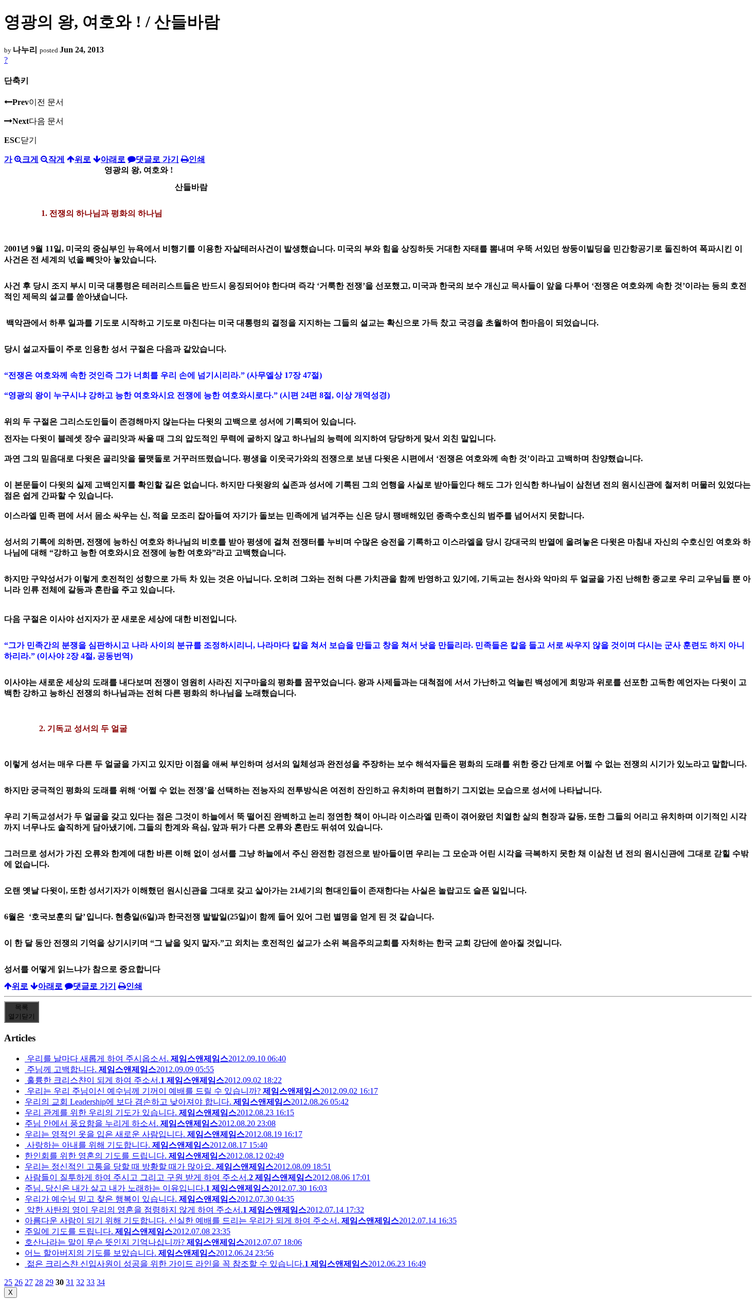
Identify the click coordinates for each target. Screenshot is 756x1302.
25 (8, 1282)
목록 (21, 1011)
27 (29, 1282)
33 (90, 1282)
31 (70, 1282)
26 (18, 1282)
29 (49, 1282)
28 (39, 1282)
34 (101, 1282)
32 (80, 1282)
